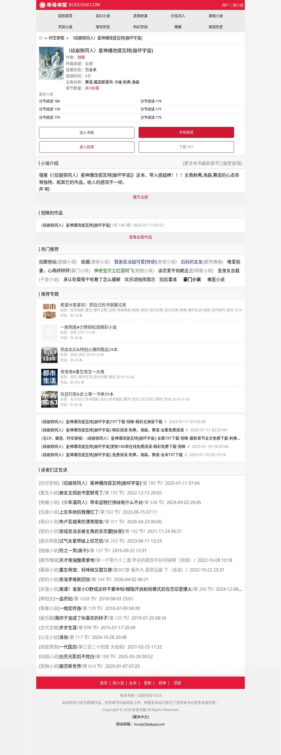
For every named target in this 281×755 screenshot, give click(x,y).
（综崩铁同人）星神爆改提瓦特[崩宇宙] (100, 483)
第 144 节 (101, 579)
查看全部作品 (140, 236)
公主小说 (49, 637)
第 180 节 (152, 483)
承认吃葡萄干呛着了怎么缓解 (91, 279)
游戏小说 (216, 15)
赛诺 (89, 82)
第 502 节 (109, 512)
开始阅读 (186, 132)
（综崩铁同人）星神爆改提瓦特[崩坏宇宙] (106, 37)
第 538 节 (153, 502)
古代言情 (49, 628)
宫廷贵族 (49, 647)
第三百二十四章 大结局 (100, 647)
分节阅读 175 (150, 117)
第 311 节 (114, 522)
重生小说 (49, 493)
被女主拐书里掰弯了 (81, 493)
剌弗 (127, 82)
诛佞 (63, 637)
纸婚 (95, 262)
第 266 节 (202, 589)
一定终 (70, 608)
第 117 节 (79, 637)
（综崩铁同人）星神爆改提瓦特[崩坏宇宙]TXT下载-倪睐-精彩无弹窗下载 (100, 421)
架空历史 (103, 26)
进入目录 (87, 146)
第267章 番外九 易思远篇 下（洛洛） (150, 570)
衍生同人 (178, 15)
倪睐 (81, 57)
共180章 (92, 88)
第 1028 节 (84, 599)
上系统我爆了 (79, 512)
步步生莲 (68, 628)
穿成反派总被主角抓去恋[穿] (91, 531)
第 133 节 (118, 618)
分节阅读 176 (49, 117)
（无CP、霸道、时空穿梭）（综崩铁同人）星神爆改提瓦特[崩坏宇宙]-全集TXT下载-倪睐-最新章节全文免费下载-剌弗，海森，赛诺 (149, 438)
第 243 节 (114, 541)
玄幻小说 (103, 15)
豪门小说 (192, 279)
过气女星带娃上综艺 (81, 541)
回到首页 (65, 15)
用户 (225, 4)
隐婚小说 (49, 550)
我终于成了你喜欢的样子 (81, 618)
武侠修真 (140, 15)
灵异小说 (65, 26)
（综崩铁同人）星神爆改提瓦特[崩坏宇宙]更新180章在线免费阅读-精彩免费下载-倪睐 (112, 446)
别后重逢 (168, 279)
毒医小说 (216, 279)
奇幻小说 (49, 522)
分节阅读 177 (150, 109)
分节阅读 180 (49, 101)
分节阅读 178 (49, 109)
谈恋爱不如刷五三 (185, 271)
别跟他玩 (58, 262)
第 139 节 (92, 608)
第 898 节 (87, 628)
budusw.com (84, 4)
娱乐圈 (47, 618)
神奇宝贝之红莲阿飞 (124, 271)
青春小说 (49, 608)
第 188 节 (105, 656)
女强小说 (49, 589)
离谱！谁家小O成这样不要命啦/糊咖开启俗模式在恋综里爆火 (125, 589)
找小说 (238, 4)
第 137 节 (99, 550)
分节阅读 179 (150, 101)
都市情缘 (49, 560)
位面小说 (49, 512)
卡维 (118, 82)
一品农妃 (63, 599)
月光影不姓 (76, 656)
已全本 (91, 69)
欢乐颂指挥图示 (140, 279)
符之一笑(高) (73, 550)
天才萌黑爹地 (76, 560)
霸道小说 (49, 570)
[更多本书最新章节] (202, 163)
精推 (178, 26)
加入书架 (87, 132)
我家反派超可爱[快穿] (145, 262)
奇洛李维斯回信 (74, 579)
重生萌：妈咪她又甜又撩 (85, 570)
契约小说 (49, 531)
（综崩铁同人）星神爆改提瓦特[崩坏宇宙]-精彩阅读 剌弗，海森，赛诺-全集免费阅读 (111, 429)
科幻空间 (140, 26)
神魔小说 (49, 502)
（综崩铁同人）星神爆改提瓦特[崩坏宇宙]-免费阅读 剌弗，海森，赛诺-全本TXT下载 (111, 454)
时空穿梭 (56, 37)
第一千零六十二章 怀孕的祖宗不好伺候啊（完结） (145, 560)
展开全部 (140, 197)
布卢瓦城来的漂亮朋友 (81, 522)
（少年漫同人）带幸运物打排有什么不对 (101, 502)
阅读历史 (216, 26)
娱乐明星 (49, 541)
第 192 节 (114, 493)
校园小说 (49, 656)
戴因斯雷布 (103, 82)
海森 (135, 82)
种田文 (47, 599)
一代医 (68, 647)
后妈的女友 (202, 262)
